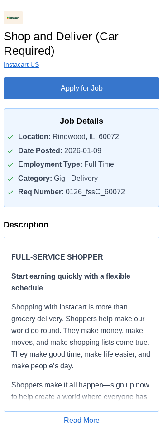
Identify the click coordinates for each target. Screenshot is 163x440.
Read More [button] (82, 420)
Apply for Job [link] (82, 88)
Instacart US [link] (21, 64)
